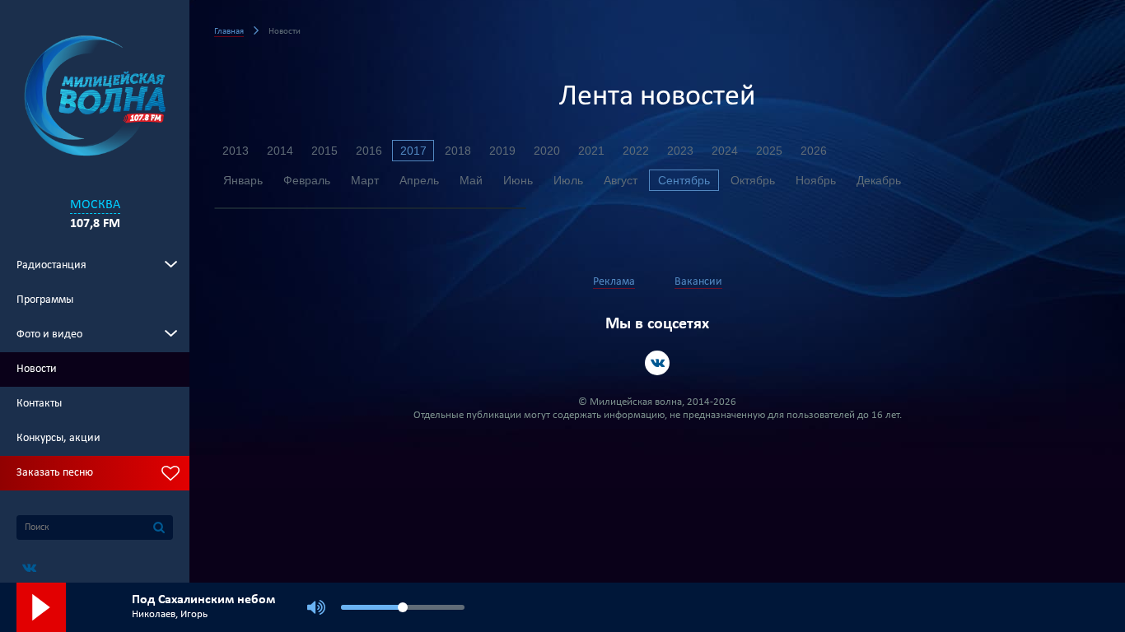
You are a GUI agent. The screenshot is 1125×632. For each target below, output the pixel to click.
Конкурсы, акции (58, 438)
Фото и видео (49, 334)
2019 (502, 150)
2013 (235, 150)
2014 (280, 150)
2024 (725, 150)
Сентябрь (684, 180)
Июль (568, 180)
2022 (636, 150)
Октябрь (753, 180)
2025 (769, 150)
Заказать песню (54, 473)
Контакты (39, 403)
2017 (413, 150)
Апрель (419, 180)
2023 (680, 150)
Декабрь (879, 180)
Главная (229, 31)
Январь (243, 180)
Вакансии (698, 282)
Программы (44, 300)
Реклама (614, 282)
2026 (814, 150)
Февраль (306, 180)
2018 (458, 150)
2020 (547, 150)
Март (365, 180)
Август (620, 180)
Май (471, 180)
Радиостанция (51, 265)
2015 (324, 150)
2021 (591, 150)
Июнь (518, 180)
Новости (36, 369)
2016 (369, 150)
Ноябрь (816, 180)
